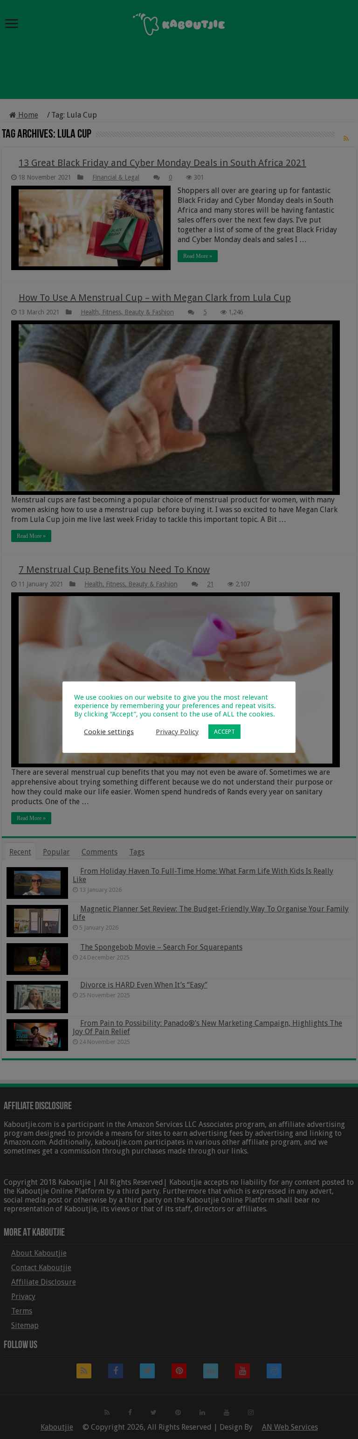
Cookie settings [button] (109, 732)
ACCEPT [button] (224, 731)
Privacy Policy (177, 732)
